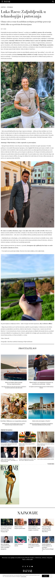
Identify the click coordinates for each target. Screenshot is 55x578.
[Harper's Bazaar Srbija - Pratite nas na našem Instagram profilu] (30, 566)
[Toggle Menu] (2, 1)
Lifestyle (3, 7)
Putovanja (10, 7)
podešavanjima (23, 576)
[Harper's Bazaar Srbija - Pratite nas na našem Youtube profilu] (32, 566)
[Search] (53, 2)
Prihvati (45, 575)
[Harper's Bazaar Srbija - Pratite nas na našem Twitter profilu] (25, 566)
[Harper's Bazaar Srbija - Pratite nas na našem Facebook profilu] (23, 566)
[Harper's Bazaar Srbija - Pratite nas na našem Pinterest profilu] (27, 566)
